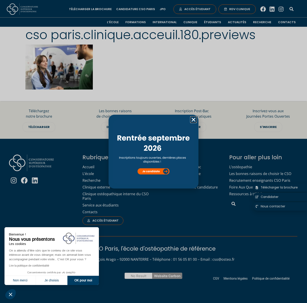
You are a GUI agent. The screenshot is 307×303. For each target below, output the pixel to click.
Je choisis (51, 280)
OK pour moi (83, 280)
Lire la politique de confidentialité (29, 265)
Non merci (20, 280)
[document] (153, 151)
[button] (10, 294)
